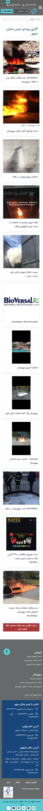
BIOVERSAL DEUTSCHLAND (25, 322)
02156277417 (15, 5)
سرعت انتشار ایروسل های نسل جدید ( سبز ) (24, 274)
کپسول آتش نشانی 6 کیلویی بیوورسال (28, 686)
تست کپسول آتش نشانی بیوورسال (22, 131)
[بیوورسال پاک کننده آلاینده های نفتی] (21, 392)
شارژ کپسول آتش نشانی (32, 695)
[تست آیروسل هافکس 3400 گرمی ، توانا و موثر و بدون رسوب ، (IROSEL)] (21, 534)
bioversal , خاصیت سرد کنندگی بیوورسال (24, 461)
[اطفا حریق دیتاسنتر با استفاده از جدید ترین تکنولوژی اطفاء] (21, 202)
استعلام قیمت (7, 11)
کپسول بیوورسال (35, 678)
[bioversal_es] (28, 808)
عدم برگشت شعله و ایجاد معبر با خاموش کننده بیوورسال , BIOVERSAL (23, 612)
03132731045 (19, 770)
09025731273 (32, 738)
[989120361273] (23, 808)
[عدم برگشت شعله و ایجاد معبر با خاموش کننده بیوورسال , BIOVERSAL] (21, 587)
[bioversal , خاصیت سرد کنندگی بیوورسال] (21, 438)
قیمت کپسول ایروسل (34, 656)
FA (8, 1)
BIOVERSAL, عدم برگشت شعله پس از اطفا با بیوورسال (22, 80)
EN (4, 1)
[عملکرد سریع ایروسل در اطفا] (21, 156)
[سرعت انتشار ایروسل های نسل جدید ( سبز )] (21, 251)
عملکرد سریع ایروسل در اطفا (25, 177)
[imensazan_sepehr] (33, 808)
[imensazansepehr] (13, 808)
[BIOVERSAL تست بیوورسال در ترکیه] (21, 488)
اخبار (8, 782)
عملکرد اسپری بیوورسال (27, 368)
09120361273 (30, 5)
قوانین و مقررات (30, 782)
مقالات (17, 782)
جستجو (27, 11)
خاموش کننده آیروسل (33, 664)
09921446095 (32, 773)
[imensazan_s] (18, 808)
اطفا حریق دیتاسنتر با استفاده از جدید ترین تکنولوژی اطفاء (23, 224)
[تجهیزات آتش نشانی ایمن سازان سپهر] (36, 11)
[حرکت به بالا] (7, 651)
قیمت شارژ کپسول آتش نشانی (30, 682)
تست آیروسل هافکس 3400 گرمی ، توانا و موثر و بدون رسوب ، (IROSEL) (22, 558)
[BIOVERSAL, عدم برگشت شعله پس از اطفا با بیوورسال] (21, 57)
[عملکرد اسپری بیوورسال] (21, 347)
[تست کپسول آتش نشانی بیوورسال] (21, 107)
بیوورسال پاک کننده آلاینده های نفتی (21, 413)
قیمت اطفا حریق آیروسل (32, 660)
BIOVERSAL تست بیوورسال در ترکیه (21, 509)
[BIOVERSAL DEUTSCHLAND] (21, 301)
